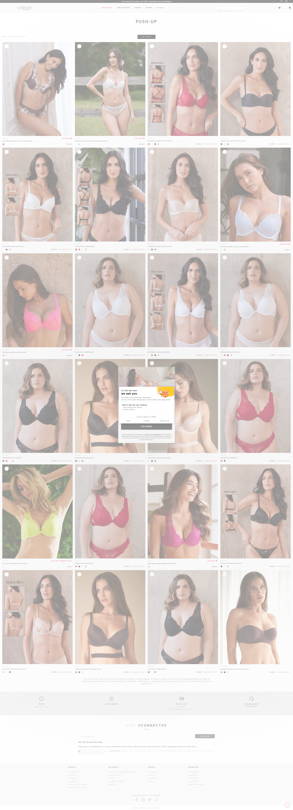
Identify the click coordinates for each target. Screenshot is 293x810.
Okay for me (164, 421)
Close (128, 421)
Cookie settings (128, 409)
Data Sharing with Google (132, 407)
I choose (146, 421)
